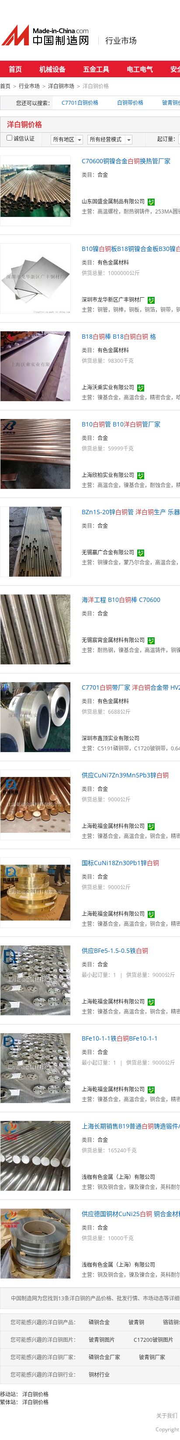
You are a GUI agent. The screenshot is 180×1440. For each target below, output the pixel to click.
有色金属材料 (113, 262)
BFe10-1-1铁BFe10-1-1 (120, 1038)
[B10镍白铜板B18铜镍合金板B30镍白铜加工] (35, 278)
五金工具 (96, 69)
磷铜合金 (99, 1322)
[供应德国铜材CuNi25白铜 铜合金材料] (35, 1243)
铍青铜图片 (102, 1340)
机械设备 (52, 69)
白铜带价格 (130, 103)
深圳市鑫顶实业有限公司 (110, 738)
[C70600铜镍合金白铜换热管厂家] (35, 190)
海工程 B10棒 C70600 (121, 599)
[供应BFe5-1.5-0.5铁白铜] (35, 979)
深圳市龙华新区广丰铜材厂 (113, 299)
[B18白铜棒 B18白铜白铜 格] (35, 365)
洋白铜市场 (61, 86)
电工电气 (140, 69)
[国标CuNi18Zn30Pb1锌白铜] (35, 892)
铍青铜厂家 (152, 1357)
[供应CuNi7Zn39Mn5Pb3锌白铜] (35, 804)
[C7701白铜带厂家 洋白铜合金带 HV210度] (35, 716)
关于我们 (166, 1415)
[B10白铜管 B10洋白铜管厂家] (35, 453)
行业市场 (121, 40)
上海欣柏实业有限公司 (108, 475)
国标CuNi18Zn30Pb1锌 (120, 863)
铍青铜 (136, 1322)
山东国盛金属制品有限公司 (113, 201)
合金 (102, 175)
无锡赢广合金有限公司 (108, 552)
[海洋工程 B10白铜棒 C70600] (35, 628)
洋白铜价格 (35, 1394)
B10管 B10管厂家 (121, 424)
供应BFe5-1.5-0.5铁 (115, 950)
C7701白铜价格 (80, 103)
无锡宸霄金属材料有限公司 (113, 640)
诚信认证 (24, 138)
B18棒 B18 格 (119, 336)
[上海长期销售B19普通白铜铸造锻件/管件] (35, 1155)
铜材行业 (99, 1374)
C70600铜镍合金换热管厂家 (126, 161)
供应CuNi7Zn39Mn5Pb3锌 (125, 775)
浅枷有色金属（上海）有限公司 (118, 1177)
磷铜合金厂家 (104, 1357)
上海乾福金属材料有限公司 (113, 826)
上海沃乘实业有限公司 (108, 387)
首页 (15, 69)
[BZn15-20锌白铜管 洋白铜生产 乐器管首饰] (35, 541)
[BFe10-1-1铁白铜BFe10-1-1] (35, 1067)
